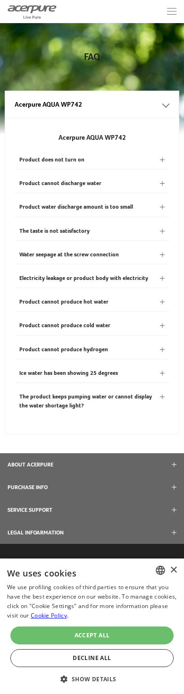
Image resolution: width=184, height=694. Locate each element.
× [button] (173, 570)
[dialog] (92, 626)
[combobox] (160, 570)
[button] (91, 678)
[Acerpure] (32, 11)
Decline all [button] (92, 658)
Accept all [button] (92, 635)
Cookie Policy (49, 615)
